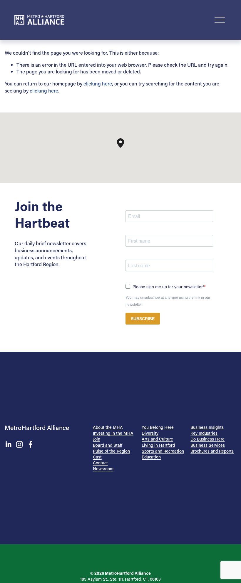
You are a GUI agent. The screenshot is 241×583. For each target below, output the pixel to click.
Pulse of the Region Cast (111, 454)
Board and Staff (107, 445)
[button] (124, 147)
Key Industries (203, 433)
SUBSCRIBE (143, 318)
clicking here (97, 83)
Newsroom (103, 468)
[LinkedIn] (8, 444)
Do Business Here (207, 439)
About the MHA (108, 427)
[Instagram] (19, 444)
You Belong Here (158, 427)
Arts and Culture (157, 439)
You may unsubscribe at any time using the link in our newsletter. (167, 301)
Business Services (207, 445)
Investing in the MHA (113, 433)
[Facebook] (30, 444)
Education (151, 457)
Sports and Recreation (163, 451)
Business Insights (207, 427)
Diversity (150, 433)
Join (96, 439)
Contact (100, 463)
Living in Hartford (158, 445)
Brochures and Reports (212, 451)
